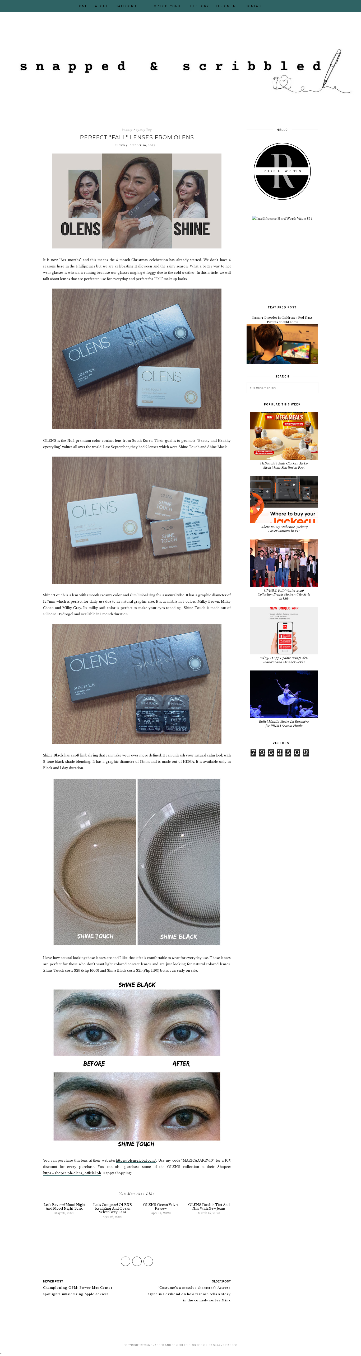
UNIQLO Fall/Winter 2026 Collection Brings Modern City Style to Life (284, 594)
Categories (127, 6)
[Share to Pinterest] (148, 1261)
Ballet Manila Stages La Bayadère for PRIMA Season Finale (284, 723)
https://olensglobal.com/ (136, 1160)
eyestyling (144, 130)
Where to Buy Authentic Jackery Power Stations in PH (284, 528)
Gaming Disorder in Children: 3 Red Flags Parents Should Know (282, 319)
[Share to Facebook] (125, 1261)
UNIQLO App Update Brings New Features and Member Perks (284, 659)
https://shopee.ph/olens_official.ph (72, 1173)
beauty (127, 130)
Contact (254, 6)
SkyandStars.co (225, 1345)
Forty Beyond (166, 6)
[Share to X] (137, 1261)
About (101, 6)
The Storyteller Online (213, 6)
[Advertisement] (286, 262)
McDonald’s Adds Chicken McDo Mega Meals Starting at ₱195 (284, 465)
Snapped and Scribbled (169, 1345)
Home (81, 6)
